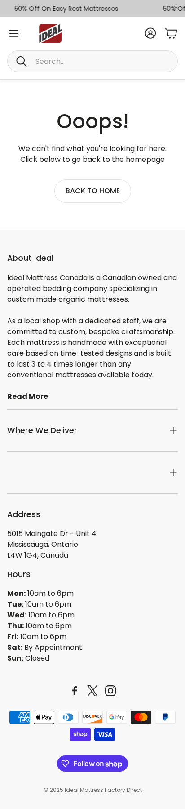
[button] (92, 61)
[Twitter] (92, 690)
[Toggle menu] (14, 33)
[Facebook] (74, 690)
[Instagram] (110, 690)
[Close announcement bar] (176, 6)
